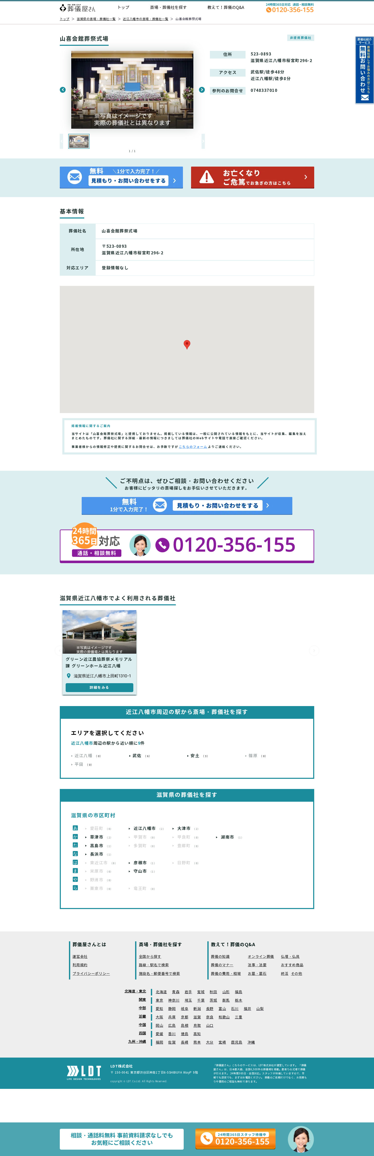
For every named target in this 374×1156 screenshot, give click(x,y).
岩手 (188, 992)
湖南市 (232, 837)
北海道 (161, 992)
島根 (184, 1025)
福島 (238, 992)
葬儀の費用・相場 (226, 974)
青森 (175, 992)
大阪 (159, 1017)
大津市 (188, 828)
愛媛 (159, 1034)
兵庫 (172, 1017)
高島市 (101, 845)
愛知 (159, 1009)
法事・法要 (257, 965)
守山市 (145, 871)
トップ (123, 7)
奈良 (209, 1017)
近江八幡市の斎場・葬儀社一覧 (145, 19)
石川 (234, 1009)
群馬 (226, 1000)
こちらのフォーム (193, 447)
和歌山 (224, 1017)
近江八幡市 (150, 828)
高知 (197, 1034)
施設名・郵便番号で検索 (159, 974)
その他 (296, 974)
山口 (209, 1025)
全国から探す (150, 957)
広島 (172, 1025)
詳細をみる (99, 687)
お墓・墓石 (257, 974)
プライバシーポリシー (91, 974)
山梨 (260, 1009)
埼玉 (188, 1000)
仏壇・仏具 (290, 957)
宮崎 (222, 1042)
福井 (247, 1009)
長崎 (184, 1042)
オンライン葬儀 (261, 957)
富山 (222, 1009)
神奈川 (173, 1000)
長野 (209, 1009)
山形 (226, 992)
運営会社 (80, 957)
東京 (159, 1000)
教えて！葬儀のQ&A (225, 7)
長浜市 (101, 854)
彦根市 (145, 863)
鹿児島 (236, 1042)
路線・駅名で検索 (154, 965)
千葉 (201, 1000)
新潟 (197, 1009)
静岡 (172, 1009)
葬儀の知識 (220, 957)
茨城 (213, 1000)
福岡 (159, 1042)
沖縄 (251, 1042)
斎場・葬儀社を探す (168, 7)
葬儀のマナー (222, 965)
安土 (200, 755)
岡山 (159, 1025)
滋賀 (197, 1017)
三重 (238, 1017)
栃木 (238, 1000)
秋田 (213, 992)
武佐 (142, 755)
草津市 (101, 837)
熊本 (197, 1042)
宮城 (201, 992)
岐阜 (184, 1009)
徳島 (184, 1034)
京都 (184, 1017)
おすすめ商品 (292, 965)
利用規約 (80, 965)
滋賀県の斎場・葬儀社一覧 (96, 19)
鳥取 (197, 1025)
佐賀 (172, 1042)
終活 (284, 974)
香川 (172, 1034)
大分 (209, 1042)
